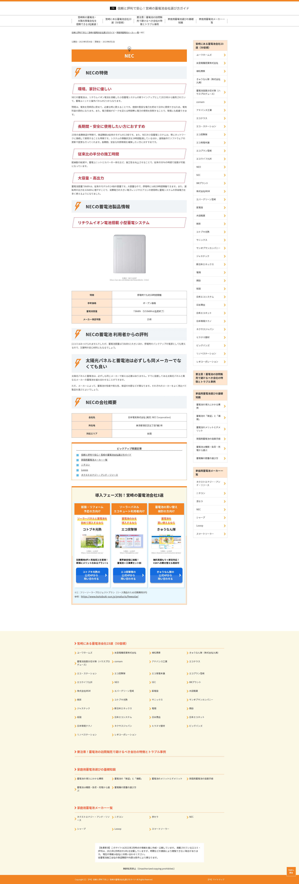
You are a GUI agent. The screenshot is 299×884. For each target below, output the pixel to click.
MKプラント (202, 183)
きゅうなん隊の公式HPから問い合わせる (165, 575)
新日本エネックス (205, 264)
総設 (198, 288)
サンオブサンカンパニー (208, 248)
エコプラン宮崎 (204, 150)
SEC (198, 174)
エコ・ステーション (206, 126)
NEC (198, 509)
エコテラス (201, 118)
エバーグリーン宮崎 (206, 199)
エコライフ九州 (204, 158)
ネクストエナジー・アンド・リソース (99, 474)
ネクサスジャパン (205, 329)
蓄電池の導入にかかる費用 (208, 406)
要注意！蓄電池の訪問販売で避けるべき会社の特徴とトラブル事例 (149, 20)
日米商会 (200, 304)
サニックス (201, 239)
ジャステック (202, 256)
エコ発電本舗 (202, 142)
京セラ (199, 501)
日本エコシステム (205, 296)
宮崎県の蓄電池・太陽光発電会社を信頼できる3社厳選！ (87, 20)
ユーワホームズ (204, 54)
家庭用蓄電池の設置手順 (208, 438)
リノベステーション (206, 353)
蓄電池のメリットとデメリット (208, 429)
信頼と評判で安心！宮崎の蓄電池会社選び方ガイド (153, 8)
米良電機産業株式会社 (207, 62)
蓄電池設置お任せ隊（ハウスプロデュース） (208, 92)
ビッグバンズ (203, 345)
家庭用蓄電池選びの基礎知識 (181, 20)
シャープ (200, 517)
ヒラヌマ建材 (202, 337)
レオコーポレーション (207, 361)
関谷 (198, 280)
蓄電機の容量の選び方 (207, 458)
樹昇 (198, 223)
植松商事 (200, 71)
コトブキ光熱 (202, 231)
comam (200, 101)
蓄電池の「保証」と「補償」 (208, 417)
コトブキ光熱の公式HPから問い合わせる (91, 575)
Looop (84, 469)
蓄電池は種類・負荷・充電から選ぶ (208, 448)
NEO (198, 166)
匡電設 (199, 207)
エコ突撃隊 (201, 134)
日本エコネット (204, 312)
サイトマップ (218, 879)
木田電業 (200, 215)
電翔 (198, 272)
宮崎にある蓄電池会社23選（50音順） (118, 20)
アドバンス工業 (204, 110)
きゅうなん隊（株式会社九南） (208, 81)
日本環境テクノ (203, 321)
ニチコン (85, 464)
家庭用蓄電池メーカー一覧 (212, 20)
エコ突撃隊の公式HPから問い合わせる (128, 575)
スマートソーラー (205, 533)
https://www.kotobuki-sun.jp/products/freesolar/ (109, 596)
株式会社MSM (203, 191)
